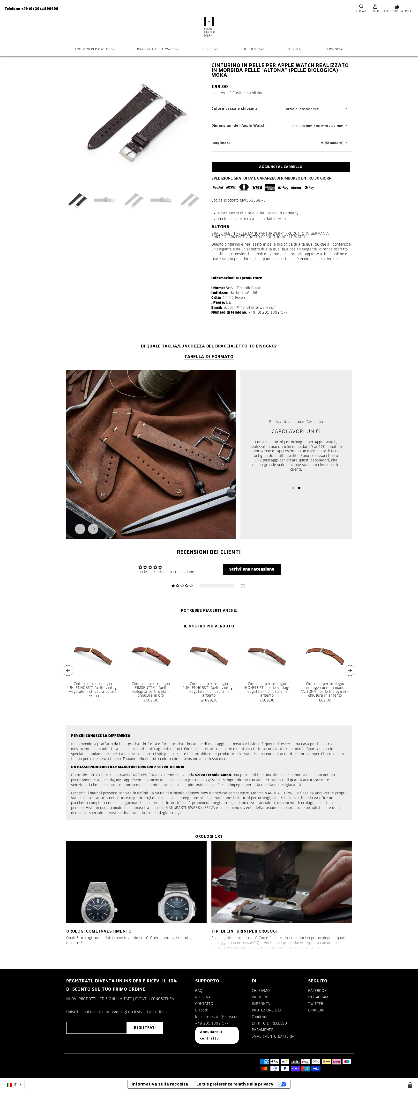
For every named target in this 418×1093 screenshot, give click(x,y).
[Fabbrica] (209, 31)
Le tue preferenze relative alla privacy (234, 1084)
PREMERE (260, 997)
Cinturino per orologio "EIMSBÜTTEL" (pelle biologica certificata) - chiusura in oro (151, 690)
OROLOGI (208, 49)
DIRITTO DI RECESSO (269, 1023)
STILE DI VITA (251, 49)
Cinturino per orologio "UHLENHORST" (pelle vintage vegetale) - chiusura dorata (93, 687)
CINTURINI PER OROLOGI (93, 49)
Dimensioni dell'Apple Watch (238, 126)
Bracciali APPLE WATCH (156, 49)
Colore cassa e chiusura (234, 109)
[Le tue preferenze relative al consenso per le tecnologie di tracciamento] (410, 1085)
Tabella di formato (208, 356)
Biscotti (201, 1010)
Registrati (145, 1027)
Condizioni (261, 1017)
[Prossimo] (93, 529)
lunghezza (221, 143)
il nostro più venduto (209, 626)
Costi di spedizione (249, 93)
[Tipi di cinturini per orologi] (281, 882)
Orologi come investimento (99, 931)
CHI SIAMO (261, 991)
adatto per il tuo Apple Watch (276, 237)
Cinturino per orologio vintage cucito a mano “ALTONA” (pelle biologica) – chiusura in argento (325, 690)
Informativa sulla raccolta (160, 1084)
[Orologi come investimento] (136, 882)
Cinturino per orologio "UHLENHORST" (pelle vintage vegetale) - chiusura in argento (209, 690)
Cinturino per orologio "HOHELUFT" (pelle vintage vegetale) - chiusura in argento (267, 690)
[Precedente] (80, 529)
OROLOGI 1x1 (209, 836)
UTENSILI (293, 49)
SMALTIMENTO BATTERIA (273, 1036)
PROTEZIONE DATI (267, 1010)
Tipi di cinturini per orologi (244, 931)
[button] (252, 569)
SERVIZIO (332, 49)
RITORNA (203, 997)
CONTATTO (204, 1004)
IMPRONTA (261, 1004)
